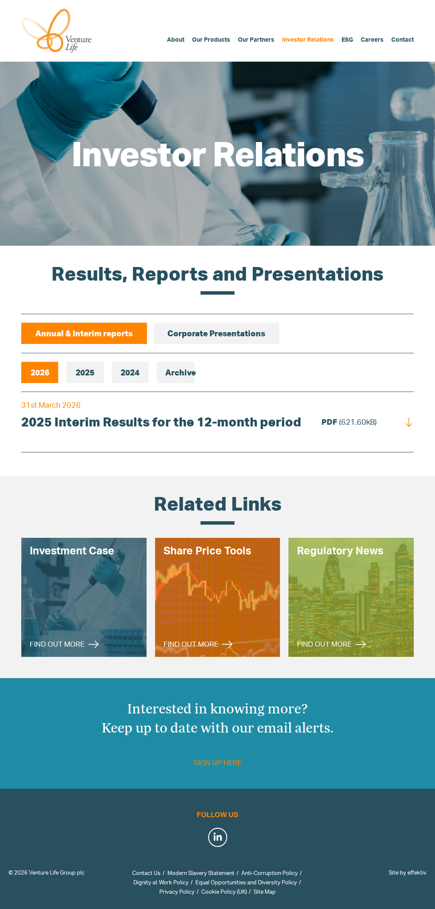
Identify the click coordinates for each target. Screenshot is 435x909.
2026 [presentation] (40, 372)
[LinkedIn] (217, 836)
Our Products (211, 39)
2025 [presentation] (85, 372)
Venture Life (57, 31)
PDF (349, 421)
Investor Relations (308, 39)
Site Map (265, 891)
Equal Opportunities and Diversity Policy (246, 882)
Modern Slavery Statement (200, 872)
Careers (372, 39)
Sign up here (218, 762)
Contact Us (146, 872)
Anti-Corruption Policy (269, 872)
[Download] (409, 421)
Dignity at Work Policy (161, 882)
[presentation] (84, 333)
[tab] (84, 333)
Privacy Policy (177, 891)
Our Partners (256, 39)
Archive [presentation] (179, 372)
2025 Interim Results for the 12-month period (161, 421)
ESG (347, 39)
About (175, 39)
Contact (402, 39)
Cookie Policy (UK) (224, 891)
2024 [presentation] (130, 372)
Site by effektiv (408, 872)
